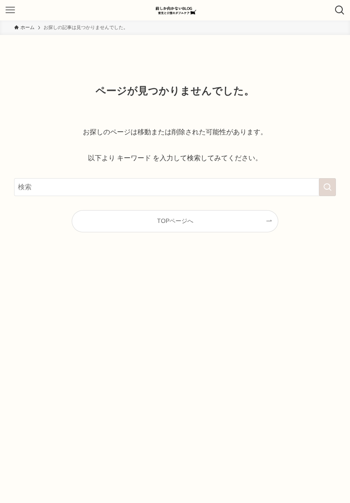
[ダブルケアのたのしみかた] (175, 10)
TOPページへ (175, 220)
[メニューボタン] (10, 10)
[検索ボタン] (340, 10)
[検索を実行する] (327, 187)
